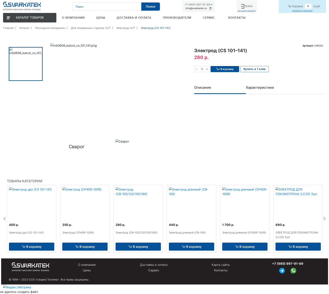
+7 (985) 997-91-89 (197, 4)
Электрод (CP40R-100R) (78, 232)
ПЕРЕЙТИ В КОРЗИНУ (302, 11)
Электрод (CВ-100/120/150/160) (136, 232)
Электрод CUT (125, 27)
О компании (87, 265)
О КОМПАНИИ (73, 17)
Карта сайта (221, 265)
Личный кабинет (247, 11)
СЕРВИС (209, 17)
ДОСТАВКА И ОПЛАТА (134, 17)
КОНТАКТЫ (236, 17)
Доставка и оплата (154, 265)
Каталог (24, 27)
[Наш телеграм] (282, 270)
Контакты (221, 270)
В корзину (34, 247)
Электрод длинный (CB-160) (187, 232)
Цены (87, 270)
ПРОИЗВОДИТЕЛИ (177, 17)
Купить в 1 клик (255, 69)
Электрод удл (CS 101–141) (26, 232)
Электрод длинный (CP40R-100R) (244, 232)
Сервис (153, 270)
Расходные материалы (50, 27)
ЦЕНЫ (100, 17)
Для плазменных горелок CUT (91, 27)
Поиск (150, 6)
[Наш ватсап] (293, 270)
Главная (8, 27)
